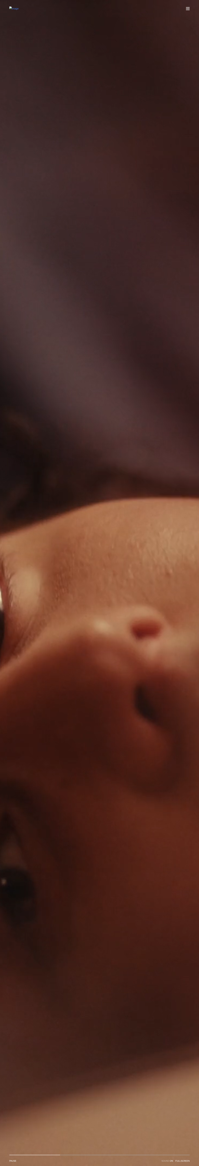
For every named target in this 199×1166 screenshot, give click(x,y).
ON (167, 1161)
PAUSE (12, 1161)
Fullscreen (182, 1161)
